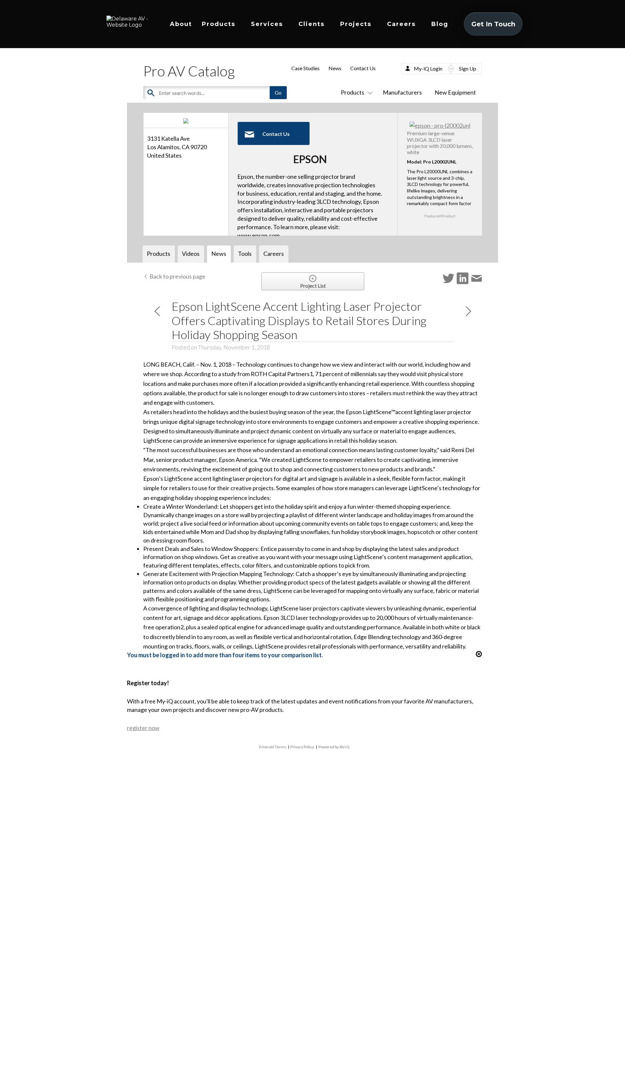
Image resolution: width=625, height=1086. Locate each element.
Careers (401, 24)
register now (143, 727)
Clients (312, 24)
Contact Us (363, 68)
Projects (355, 24)
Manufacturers (402, 92)
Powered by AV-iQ (334, 746)
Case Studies (305, 68)
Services (267, 24)
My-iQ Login (428, 68)
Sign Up (467, 68)
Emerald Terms (272, 746)
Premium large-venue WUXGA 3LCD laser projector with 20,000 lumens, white (440, 142)
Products (218, 24)
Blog (439, 24)
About (181, 24)
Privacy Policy (302, 746)
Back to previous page (176, 276)
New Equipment (455, 92)
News (334, 68)
